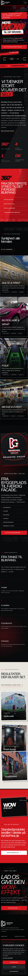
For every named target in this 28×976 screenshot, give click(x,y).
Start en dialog (14, 908)
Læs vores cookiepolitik (8, 958)
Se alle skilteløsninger (14, 532)
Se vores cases (14, 52)
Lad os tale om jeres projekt (14, 46)
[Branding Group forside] (5, 3)
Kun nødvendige (14, 971)
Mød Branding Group (9, 131)
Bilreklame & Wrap (11, 59)
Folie (17, 58)
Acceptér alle (14, 962)
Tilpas (14, 966)
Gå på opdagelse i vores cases (12, 685)
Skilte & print (3, 58)
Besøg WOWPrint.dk (14, 852)
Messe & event (23, 58)
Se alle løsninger (8, 249)
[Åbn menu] (25, 3)
